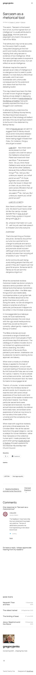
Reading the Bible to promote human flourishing (12, 490)
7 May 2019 (13, 513)
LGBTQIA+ (7, 476)
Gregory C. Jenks (14, 22)
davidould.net (17, 129)
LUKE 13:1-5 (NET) (15, 202)
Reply (11, 538)
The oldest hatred (10, 610)
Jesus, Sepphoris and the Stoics (11, 623)
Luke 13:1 (12, 148)
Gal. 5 (16, 218)
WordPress (30, 671)
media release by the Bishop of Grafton (17, 99)
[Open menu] (32, 3)
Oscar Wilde (7, 34)
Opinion (23, 22)
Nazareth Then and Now (9, 603)
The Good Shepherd (27, 489)
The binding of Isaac (11, 616)
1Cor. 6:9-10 (22, 214)
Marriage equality (18, 476)
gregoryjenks (8, 3)
